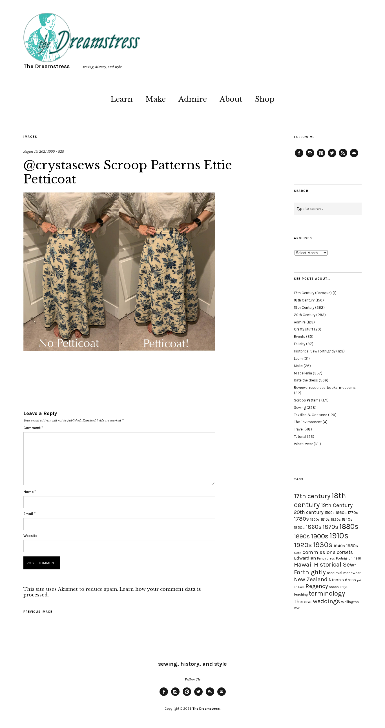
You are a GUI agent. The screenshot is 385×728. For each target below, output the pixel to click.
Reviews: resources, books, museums (325, 387)
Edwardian (305, 558)
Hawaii (303, 564)
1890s (302, 536)
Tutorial (300, 436)
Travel (299, 429)
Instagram (175, 695)
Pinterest (187, 695)
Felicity (299, 344)
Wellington (350, 602)
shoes (334, 587)
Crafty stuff (303, 329)
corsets (345, 552)
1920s (303, 545)
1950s (352, 545)
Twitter (198, 695)
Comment (33, 428)
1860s (314, 526)
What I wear (303, 444)
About (231, 99)
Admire (192, 99)
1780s (301, 518)
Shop (265, 99)
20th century (309, 512)
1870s (330, 526)
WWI (297, 608)
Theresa (303, 601)
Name (29, 492)
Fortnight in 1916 (348, 558)
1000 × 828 (55, 152)
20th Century (304, 315)
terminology (327, 593)
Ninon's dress (342, 579)
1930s (323, 544)
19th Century (304, 307)
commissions (319, 552)
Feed (210, 695)
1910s (339, 535)
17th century (312, 496)
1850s (299, 527)
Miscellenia (303, 373)
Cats (297, 553)
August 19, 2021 (35, 152)
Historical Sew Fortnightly (314, 351)
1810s (325, 519)
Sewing (300, 407)
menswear (351, 573)
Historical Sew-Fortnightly (325, 568)
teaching (300, 594)
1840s (347, 519)
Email (29, 514)
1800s (315, 519)
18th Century (304, 300)
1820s (336, 519)
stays (344, 587)
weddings (326, 601)
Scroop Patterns (307, 400)
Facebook (164, 695)
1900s (319, 536)
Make (155, 99)
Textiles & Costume (310, 415)
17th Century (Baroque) (313, 293)
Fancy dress (326, 558)
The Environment (308, 422)
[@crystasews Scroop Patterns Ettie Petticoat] (119, 349)
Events (299, 336)
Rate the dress (306, 380)
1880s (349, 526)
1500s (330, 513)
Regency (317, 586)
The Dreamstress (46, 66)
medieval (334, 573)
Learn (121, 99)
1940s (339, 545)
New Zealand (311, 579)
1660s (341, 512)
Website (30, 536)
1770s (353, 512)
